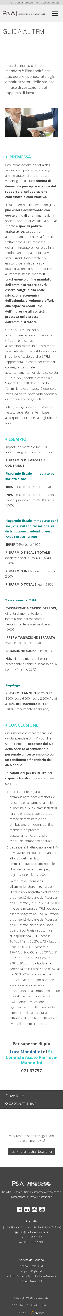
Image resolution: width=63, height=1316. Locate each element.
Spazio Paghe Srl (32, 1271)
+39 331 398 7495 (34, 1242)
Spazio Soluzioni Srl (32, 1281)
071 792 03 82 (34, 1237)
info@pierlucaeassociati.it (33, 1232)
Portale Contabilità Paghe (47, 2)
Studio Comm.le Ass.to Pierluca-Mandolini (32, 1276)
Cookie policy (33, 1305)
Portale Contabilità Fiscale (21, 2)
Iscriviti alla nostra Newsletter (31, 1151)
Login (44, 1305)
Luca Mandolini (26, 1051)
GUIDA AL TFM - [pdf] (22, 1103)
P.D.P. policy (17, 1305)
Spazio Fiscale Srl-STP (32, 1266)
